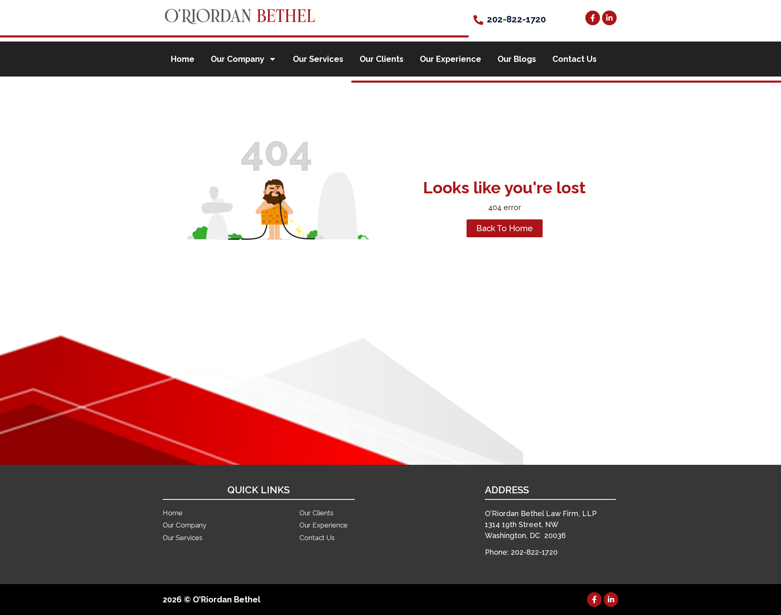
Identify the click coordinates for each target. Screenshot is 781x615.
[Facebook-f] (592, 18)
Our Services (318, 59)
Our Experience (450, 59)
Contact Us (574, 59)
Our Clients (382, 59)
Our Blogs (516, 59)
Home (182, 59)
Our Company (237, 59)
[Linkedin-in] (609, 18)
